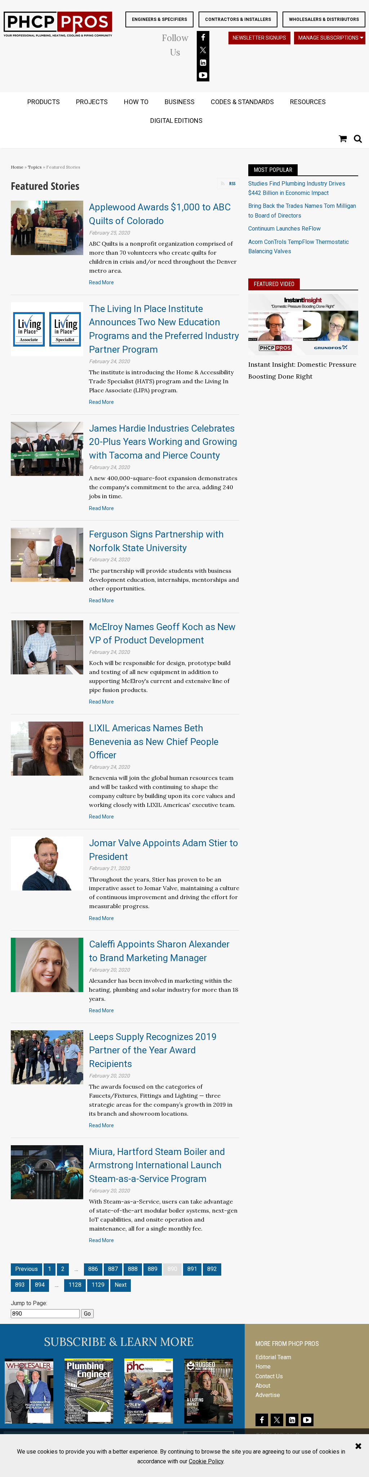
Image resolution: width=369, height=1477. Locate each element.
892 (212, 1269)
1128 (74, 1284)
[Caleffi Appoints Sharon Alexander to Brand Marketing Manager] (47, 964)
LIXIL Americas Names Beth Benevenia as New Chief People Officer (153, 741)
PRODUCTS (43, 102)
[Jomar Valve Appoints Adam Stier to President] (47, 863)
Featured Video (274, 284)
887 (113, 1269)
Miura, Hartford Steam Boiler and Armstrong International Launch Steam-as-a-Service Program (157, 1165)
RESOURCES (308, 102)
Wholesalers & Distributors (324, 19)
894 (40, 1284)
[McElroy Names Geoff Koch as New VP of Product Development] (47, 646)
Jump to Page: (29, 1303)
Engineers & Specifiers (159, 19)
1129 (98, 1284)
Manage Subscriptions (328, 38)
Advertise (267, 1395)
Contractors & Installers (238, 19)
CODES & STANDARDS (242, 102)
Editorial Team (273, 1357)
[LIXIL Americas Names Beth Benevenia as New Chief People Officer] (47, 748)
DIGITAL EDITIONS (176, 120)
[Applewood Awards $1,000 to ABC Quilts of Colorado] (47, 227)
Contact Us (269, 1376)
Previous (26, 1269)
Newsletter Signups (259, 38)
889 (152, 1269)
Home (17, 167)
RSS (232, 183)
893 (20, 1284)
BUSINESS (180, 102)
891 (192, 1269)
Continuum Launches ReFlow (284, 228)
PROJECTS (92, 102)
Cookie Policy (206, 1461)
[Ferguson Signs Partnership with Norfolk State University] (47, 554)
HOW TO (136, 102)
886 (93, 1269)
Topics (35, 167)
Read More (101, 282)
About (262, 1385)
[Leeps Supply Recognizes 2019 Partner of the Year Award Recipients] (47, 1056)
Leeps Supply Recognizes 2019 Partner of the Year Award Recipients (153, 1050)
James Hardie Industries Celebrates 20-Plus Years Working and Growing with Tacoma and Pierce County (163, 442)
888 (133, 1269)
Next (120, 1284)
